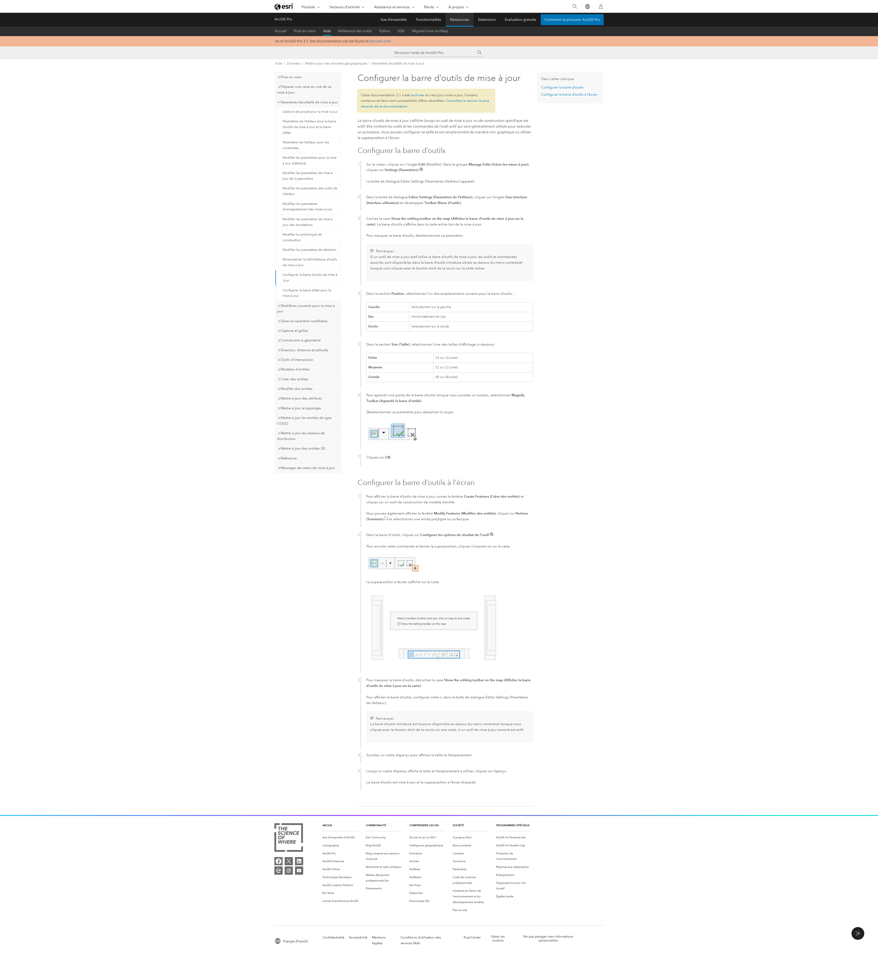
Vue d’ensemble (393, 19)
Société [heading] (458, 825)
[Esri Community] (278, 870)
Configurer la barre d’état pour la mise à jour (307, 293)
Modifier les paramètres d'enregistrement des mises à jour (307, 207)
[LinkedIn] (299, 861)
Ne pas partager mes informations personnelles (548, 938)
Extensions (487, 19)
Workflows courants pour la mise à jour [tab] (306, 309)
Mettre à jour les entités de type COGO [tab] (304, 421)
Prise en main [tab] (291, 77)
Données (293, 63)
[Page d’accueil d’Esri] (284, 6)
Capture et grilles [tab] (294, 331)
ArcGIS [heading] (327, 825)
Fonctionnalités (428, 19)
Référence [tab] (289, 458)
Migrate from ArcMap (430, 31)
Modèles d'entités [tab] (295, 369)
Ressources (459, 19)
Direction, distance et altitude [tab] (304, 350)
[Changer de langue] (587, 6)
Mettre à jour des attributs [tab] (301, 398)
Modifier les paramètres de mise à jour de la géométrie (307, 176)
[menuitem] (340, 838)
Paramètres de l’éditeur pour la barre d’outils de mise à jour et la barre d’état (309, 127)
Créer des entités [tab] (294, 379)
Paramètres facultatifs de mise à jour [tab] (309, 102)
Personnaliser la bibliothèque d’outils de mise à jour (310, 262)
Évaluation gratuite (520, 19)
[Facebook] (278, 861)
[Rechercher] (574, 6)
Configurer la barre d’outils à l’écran (569, 94)
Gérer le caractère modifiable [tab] (304, 321)
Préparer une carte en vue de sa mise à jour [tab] (304, 89)
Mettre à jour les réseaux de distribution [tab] (301, 436)
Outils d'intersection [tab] (297, 360)
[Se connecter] (601, 6)
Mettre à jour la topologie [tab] (301, 408)
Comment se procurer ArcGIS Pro (572, 19)
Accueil (280, 31)
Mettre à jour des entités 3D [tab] (303, 448)
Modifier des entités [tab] (297, 389)
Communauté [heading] (376, 825)
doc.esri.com (380, 41)
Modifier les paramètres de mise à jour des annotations (307, 222)
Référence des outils (355, 31)
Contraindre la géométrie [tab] (301, 340)
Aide (327, 31)
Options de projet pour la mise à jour (310, 112)
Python (384, 31)
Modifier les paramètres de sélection (309, 250)
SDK (401, 31)
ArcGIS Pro (283, 19)
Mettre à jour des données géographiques (336, 63)
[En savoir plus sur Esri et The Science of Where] (288, 838)
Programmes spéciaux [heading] (513, 825)
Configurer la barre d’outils (562, 87)
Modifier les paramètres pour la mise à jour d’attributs (310, 160)
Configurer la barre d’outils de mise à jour (310, 277)
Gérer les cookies (498, 938)
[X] (289, 861)
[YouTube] (299, 870)
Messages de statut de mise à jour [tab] (308, 468)
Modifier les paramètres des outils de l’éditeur (310, 191)
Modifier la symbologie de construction (302, 237)
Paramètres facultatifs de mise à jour (398, 63)
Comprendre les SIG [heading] (424, 825)
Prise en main (305, 31)
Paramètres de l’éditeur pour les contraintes (306, 145)
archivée (417, 95)
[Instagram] (289, 870)
